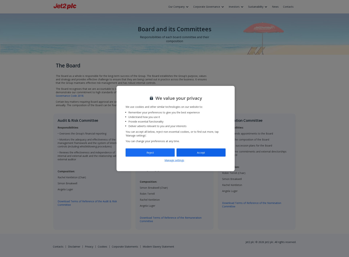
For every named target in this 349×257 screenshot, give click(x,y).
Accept (201, 152)
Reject (150, 152)
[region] (176, 128)
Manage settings (174, 160)
